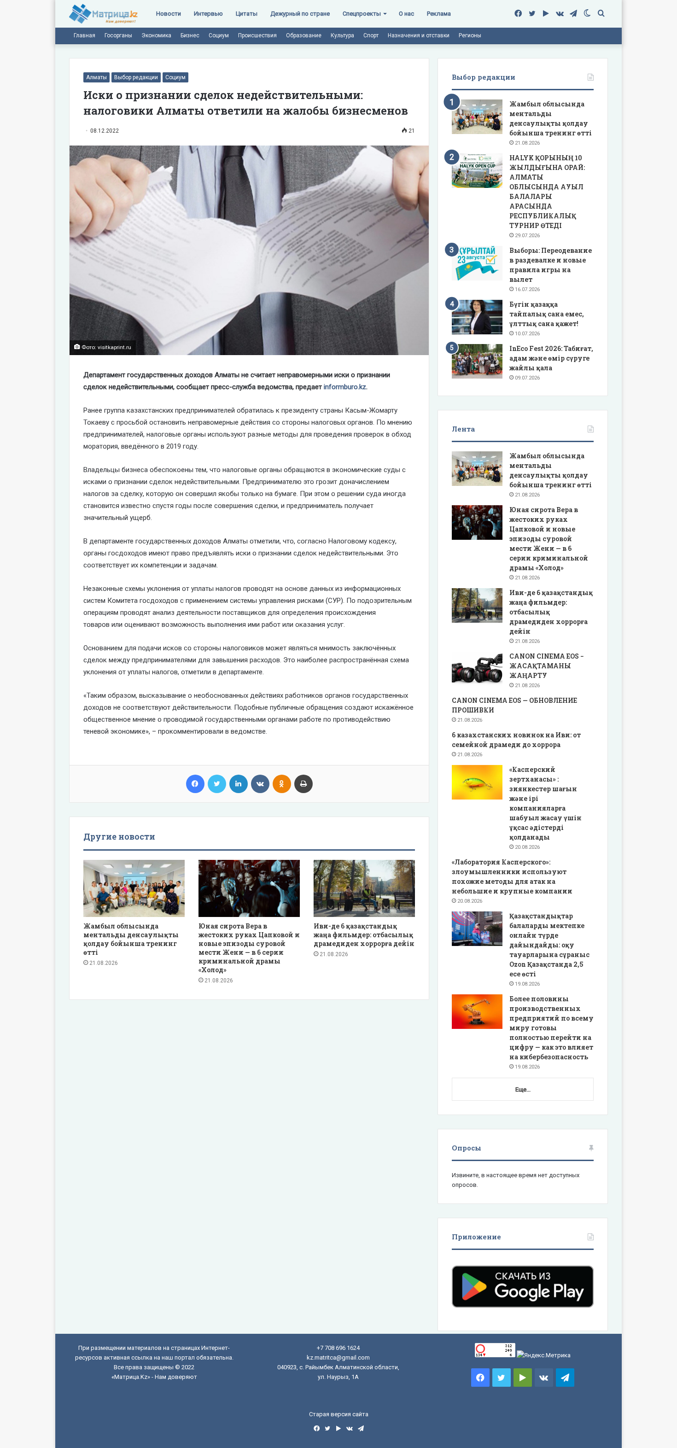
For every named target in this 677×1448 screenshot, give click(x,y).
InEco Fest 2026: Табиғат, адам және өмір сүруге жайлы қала (551, 358)
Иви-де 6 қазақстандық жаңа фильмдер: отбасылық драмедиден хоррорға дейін (364, 935)
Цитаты (246, 13)
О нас (406, 13)
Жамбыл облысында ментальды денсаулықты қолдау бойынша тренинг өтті (131, 939)
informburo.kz (345, 387)
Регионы (470, 35)
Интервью (208, 13)
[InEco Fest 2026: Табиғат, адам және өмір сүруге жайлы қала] (477, 361)
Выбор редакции (136, 77)
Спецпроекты (362, 13)
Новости (168, 13)
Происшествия (257, 35)
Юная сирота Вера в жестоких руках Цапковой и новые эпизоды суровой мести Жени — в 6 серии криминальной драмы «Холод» (249, 948)
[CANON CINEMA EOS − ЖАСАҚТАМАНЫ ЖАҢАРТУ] (477, 669)
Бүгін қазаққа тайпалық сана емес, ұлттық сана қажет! (546, 314)
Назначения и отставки (418, 35)
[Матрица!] (103, 14)
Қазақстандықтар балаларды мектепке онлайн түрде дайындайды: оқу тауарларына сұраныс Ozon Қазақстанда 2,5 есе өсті (549, 944)
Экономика (156, 35)
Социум (219, 35)
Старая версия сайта (338, 1414)
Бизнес (190, 35)
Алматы (96, 77)
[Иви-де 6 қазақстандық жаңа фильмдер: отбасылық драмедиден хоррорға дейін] (364, 888)
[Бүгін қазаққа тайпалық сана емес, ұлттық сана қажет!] (477, 317)
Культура (342, 35)
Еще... (523, 1089)
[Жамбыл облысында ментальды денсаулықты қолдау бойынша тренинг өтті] (134, 888)
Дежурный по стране (300, 13)
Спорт (371, 35)
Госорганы (118, 35)
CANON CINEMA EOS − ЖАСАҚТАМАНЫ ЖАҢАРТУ (546, 666)
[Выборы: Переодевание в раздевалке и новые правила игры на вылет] (477, 263)
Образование (303, 35)
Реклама (439, 13)
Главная (84, 35)
